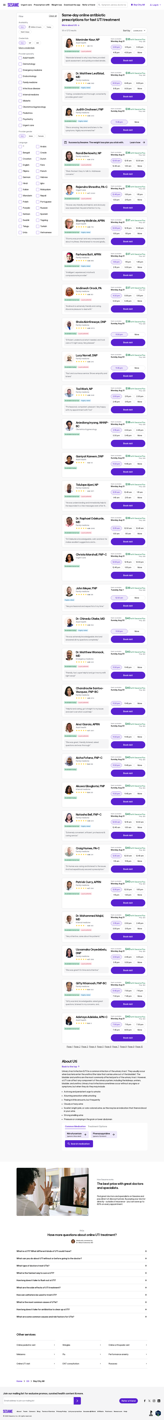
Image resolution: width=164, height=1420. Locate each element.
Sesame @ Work (89, 1411)
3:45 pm (129, 435)
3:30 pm (140, 47)
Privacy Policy (61, 1411)
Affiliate (100, 1411)
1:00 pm (129, 194)
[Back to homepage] (13, 5)
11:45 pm (121, 122)
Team (25, 1411)
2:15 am (129, 497)
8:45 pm (129, 83)
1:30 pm (117, 200)
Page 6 (108, 1047)
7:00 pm (129, 990)
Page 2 (77, 1047)
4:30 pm (129, 52)
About (19, 1411)
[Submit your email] (77, 1401)
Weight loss (57, 5)
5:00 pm (129, 295)
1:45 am (117, 497)
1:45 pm (140, 262)
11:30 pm (121, 334)
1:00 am (129, 166)
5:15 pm (141, 295)
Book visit (134, 61)
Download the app (72, 5)
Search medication (80, 1143)
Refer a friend (88, 5)
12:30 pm (140, 562)
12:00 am (117, 160)
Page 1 (70, 1047)
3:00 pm (117, 47)
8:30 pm (117, 83)
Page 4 (92, 1047)
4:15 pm (117, 52)
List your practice (75, 1411)
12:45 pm (117, 194)
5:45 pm (129, 301)
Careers (32, 1411)
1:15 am (141, 492)
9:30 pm (129, 88)
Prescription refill (41, 5)
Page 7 (115, 1047)
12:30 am (140, 160)
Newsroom (118, 1411)
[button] (82, 1251)
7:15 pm (140, 990)
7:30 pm (117, 996)
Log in (155, 5)
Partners (108, 1411)
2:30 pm (140, 396)
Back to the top (69, 1067)
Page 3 (84, 1047)
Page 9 (131, 1047)
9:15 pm (117, 88)
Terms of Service (48, 1411)
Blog (38, 1411)
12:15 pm (129, 228)
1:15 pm (141, 194)
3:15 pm (129, 47)
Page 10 (139, 1047)
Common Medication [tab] (75, 1126)
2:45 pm (117, 401)
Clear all (53, 16)
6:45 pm (117, 990)
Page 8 (123, 1047)
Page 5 (100, 1047)
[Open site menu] (4, 4)
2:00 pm (117, 396)
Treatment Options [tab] (97, 1126)
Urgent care (26, 5)
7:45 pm (129, 996)
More (140, 52)
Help (125, 1411)
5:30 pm (117, 301)
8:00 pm (129, 1030)
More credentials (26, 48)
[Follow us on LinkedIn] (159, 1400)
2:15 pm (129, 200)
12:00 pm (117, 228)
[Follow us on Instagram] (154, 1400)
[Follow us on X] (149, 1400)
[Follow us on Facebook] (145, 1400)
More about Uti (69, 25)
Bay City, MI (139, 5)
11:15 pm (129, 861)
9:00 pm (140, 83)
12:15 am (129, 160)
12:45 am (117, 166)
